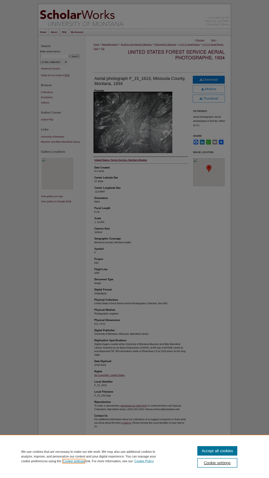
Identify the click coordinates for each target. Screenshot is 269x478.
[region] (134, 456)
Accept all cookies (217, 451)
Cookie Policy (144, 461)
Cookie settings (73, 461)
